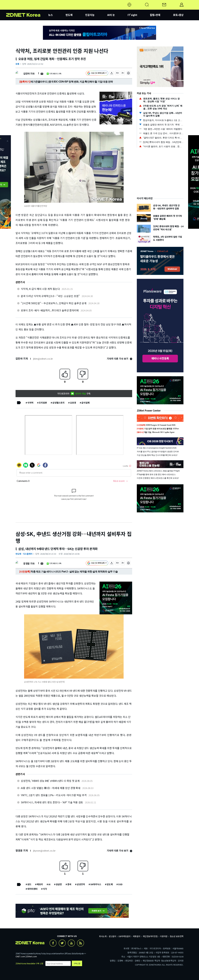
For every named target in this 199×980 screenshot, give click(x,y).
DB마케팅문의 (125, 936)
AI (49, 884)
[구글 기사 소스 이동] (97, 73)
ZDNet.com (31, 956)
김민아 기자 (28, 73)
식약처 (30, 402)
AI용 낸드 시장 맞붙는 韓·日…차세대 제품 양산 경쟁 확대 (50, 788)
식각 (45, 888)
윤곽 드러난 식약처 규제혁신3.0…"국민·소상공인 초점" (50, 296)
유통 (17, 63)
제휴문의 (136, 936)
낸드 (29, 884)
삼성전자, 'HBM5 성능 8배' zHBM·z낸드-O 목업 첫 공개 (50, 781)
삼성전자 (81, 884)
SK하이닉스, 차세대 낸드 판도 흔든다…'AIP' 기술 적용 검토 (52, 802)
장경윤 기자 (28, 563)
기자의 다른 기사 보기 (118, 358)
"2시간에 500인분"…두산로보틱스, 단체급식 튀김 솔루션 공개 (53, 303)
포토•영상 (178, 15)
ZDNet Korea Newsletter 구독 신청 (29, 963)
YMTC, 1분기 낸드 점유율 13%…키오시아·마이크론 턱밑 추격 (54, 795)
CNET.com (20, 956)
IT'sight (132, 15)
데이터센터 (32, 888)
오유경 (73, 402)
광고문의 (112, 936)
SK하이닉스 (95, 884)
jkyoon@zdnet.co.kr (44, 850)
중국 (69, 884)
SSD (120, 884)
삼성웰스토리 (58, 402)
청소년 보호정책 (176, 936)
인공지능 (90, 15)
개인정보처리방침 (150, 936)
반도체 (69, 15)
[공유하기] (111, 73)
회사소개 (102, 936)
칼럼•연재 (155, 15)
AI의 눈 (111, 15)
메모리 (40, 884)
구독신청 (77, 963)
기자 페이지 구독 (55, 73)
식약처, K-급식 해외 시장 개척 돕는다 (40, 289)
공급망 (59, 884)
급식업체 (85, 402)
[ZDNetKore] (27, 8)
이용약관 (163, 936)
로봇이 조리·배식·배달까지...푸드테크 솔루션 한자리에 (50, 310)
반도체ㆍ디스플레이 (24, 553)
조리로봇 (43, 402)
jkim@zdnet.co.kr (43, 358)
